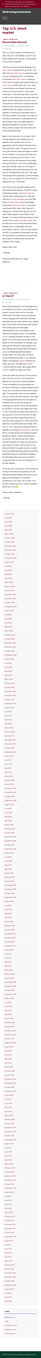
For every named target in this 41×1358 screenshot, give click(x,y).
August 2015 (9, 1047)
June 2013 (8, 1152)
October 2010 (9, 1281)
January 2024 (10, 639)
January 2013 (9, 1172)
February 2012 (10, 1216)
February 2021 (10, 780)
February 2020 (10, 829)
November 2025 (10, 550)
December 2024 (10, 594)
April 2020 (8, 821)
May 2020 (8, 817)
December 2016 (10, 982)
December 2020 (10, 788)
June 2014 (8, 1103)
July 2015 (8, 1051)
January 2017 (9, 978)
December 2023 (10, 643)
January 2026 (9, 542)
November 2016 (10, 986)
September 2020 (11, 800)
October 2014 (9, 1087)
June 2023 (8, 667)
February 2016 (10, 1022)
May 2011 (8, 1253)
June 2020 (8, 812)
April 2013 (8, 1160)
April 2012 (8, 1208)
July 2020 (8, 808)
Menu (5, 18)
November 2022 (10, 695)
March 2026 (9, 534)
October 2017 (9, 942)
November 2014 (10, 1083)
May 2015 (8, 1059)
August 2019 (9, 853)
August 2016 (9, 998)
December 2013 (10, 1128)
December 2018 (10, 885)
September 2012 (10, 1188)
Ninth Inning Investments (16, 11)
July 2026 (8, 518)
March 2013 (9, 1164)
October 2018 (9, 893)
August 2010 (9, 1289)
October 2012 (9, 1184)
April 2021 (8, 772)
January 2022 (9, 736)
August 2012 (9, 1192)
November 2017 (10, 938)
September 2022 (11, 703)
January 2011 (9, 1269)
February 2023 (10, 683)
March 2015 (9, 1067)
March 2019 (9, 873)
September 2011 (10, 1237)
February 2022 (10, 732)
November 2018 (10, 889)
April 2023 (8, 675)
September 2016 (10, 994)
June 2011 (8, 1249)
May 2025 (8, 574)
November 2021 (10, 744)
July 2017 (8, 954)
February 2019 (10, 877)
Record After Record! (14, 42)
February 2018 (10, 926)
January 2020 (9, 833)
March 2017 (9, 970)
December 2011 (10, 1224)
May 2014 (8, 1107)
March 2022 (9, 728)
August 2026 (9, 514)
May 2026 (8, 526)
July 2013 (8, 1148)
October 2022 (10, 699)
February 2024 (10, 635)
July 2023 (8, 663)
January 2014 (9, 1123)
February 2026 (10, 538)
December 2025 (10, 546)
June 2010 (8, 1297)
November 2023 (10, 647)
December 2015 (10, 1031)
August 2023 (9, 659)
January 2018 (9, 930)
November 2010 (10, 1277)
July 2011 (8, 1245)
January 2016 (9, 1027)
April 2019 (8, 869)
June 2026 (8, 522)
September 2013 (11, 1140)
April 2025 (8, 578)
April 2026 (8, 530)
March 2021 (9, 776)
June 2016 (8, 1006)
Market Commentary (10, 39)
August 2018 (9, 901)
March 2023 (9, 679)
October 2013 (9, 1136)
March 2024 (9, 631)
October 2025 (10, 554)
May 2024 (8, 623)
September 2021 (10, 752)
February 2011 (10, 1265)
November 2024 (10, 599)
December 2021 (10, 740)
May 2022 (8, 720)
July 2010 (8, 1293)
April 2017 (8, 966)
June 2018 (8, 909)
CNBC (7, 1321)
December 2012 (10, 1176)
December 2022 (10, 691)
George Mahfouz (10, 45)
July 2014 (8, 1099)
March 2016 (9, 1018)
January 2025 (9, 590)
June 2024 (8, 619)
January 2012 (9, 1220)
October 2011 (9, 1233)
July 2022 (8, 712)
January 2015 (9, 1075)
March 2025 (9, 582)
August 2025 (9, 562)
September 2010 (10, 1285)
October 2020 (10, 796)
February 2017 (10, 974)
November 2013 (10, 1132)
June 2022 (8, 716)
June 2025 (8, 570)
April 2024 (8, 627)
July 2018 (8, 905)
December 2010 (10, 1273)
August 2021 (9, 756)
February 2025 (10, 586)
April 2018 (8, 917)
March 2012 (9, 1212)
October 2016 (9, 990)
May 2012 (8, 1204)
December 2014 (10, 1079)
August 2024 (9, 611)
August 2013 (9, 1144)
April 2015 (8, 1063)
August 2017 (9, 950)
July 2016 (8, 1002)
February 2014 (10, 1119)
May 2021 (8, 768)
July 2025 (8, 566)
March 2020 (9, 825)
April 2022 (8, 724)
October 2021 (9, 748)
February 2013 (10, 1168)
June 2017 (8, 958)
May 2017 (8, 962)
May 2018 (8, 913)
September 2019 (10, 849)
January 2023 (10, 687)
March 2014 (9, 1115)
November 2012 (10, 1180)
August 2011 (9, 1241)
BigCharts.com (10, 1317)
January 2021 (9, 784)
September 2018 (10, 897)
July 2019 (8, 857)
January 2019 (9, 881)
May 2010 (8, 1301)
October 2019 (9, 845)
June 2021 (8, 764)
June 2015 (8, 1055)
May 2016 (8, 1010)
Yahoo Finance (10, 1333)
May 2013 (8, 1156)
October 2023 (10, 651)
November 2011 (10, 1228)
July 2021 (8, 760)
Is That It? (8, 296)
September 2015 (10, 1043)
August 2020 (9, 804)
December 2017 (10, 934)
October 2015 (9, 1039)
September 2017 (10, 946)
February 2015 (10, 1071)
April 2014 (8, 1111)
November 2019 (10, 841)
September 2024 (11, 607)
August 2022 (9, 707)
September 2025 (11, 558)
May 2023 (8, 671)
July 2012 (8, 1196)
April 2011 (8, 1257)
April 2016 (8, 1014)
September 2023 (11, 655)
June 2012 (8, 1200)
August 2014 (9, 1095)
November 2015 (10, 1035)
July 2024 (8, 615)
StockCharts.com (11, 1325)
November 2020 (10, 792)
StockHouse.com (11, 1329)
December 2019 (10, 837)
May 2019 (8, 865)
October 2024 (10, 602)
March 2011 (9, 1261)
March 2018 (9, 922)
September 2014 (11, 1091)
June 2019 (8, 861)
